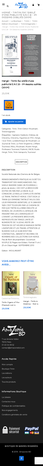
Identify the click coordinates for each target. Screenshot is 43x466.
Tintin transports (20, 152)
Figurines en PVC (26, 138)
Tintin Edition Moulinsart (28, 129)
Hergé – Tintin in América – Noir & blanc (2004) (30, 304)
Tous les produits (9, 382)
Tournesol (32, 152)
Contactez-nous (8, 402)
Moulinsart (20, 147)
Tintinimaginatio (28, 24)
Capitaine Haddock (20, 135)
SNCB (30, 149)
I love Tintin (6, 141)
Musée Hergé (31, 147)
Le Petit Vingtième (24, 144)
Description (21, 162)
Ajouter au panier (15, 121)
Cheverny (15, 138)
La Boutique (16, 21)
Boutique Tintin (8, 369)
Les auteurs (7, 377)
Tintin (26, 21)
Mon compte (7, 364)
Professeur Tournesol (10, 149)
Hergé (37, 138)
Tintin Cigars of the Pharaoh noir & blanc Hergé (10, 305)
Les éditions (7, 373)
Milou (13, 147)
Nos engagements (10, 410)
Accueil (5, 21)
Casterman (6, 298)
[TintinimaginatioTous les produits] (9, 105)
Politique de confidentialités (13, 406)
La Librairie (6, 397)
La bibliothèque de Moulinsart (24, 141)
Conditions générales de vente (14, 415)
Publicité (23, 149)
